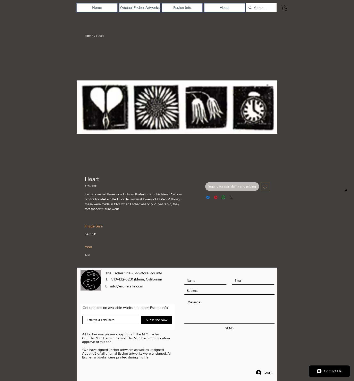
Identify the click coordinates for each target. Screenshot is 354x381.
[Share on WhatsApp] (223, 197)
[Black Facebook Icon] (346, 190)
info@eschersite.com (126, 286)
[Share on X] (231, 197)
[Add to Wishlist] (265, 186)
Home (89, 35)
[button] (284, 8)
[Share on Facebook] (207, 197)
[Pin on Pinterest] (215, 197)
